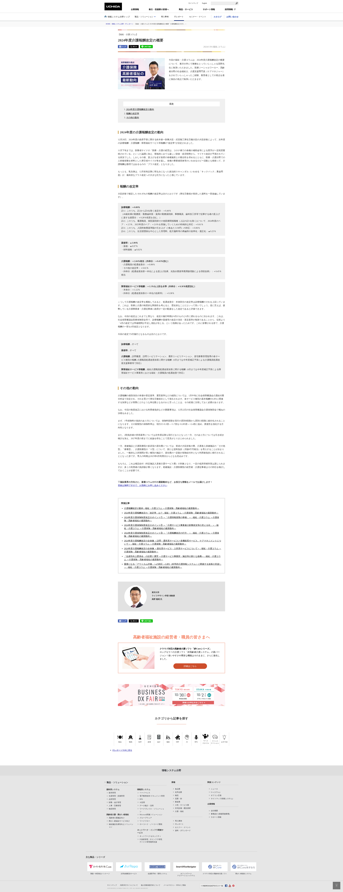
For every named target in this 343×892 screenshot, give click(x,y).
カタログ (218, 17)
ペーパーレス (145, 793)
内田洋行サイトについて (129, 885)
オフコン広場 (216, 795)
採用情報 (229, 9)
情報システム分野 (118, 24)
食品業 (177, 789)
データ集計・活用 (147, 806)
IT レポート (129, 24)
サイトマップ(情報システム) (222, 799)
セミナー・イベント (197, 17)
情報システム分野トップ (119, 17)
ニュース (214, 789)
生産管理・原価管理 (116, 796)
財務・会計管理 (115, 802)
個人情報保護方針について (150, 885)
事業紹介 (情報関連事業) (220, 814)
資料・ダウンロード (183, 831)
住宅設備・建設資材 (183, 808)
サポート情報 (216, 817)
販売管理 (112, 793)
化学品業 (178, 792)
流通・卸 (178, 799)
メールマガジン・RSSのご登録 (174, 885)
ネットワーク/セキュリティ (150, 836)
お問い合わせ (232, 17)
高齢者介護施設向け (116, 818)
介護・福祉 (179, 811)
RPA (141, 799)
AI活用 (142, 802)
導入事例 (165, 17)
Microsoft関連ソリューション (151, 815)
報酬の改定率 (132, 113)
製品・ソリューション (117, 782)
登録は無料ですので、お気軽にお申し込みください (142, 485)
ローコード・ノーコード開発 (151, 824)
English (204, 3)
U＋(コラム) (215, 792)
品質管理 (112, 799)
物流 (176, 795)
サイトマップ (193, 3)
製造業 (177, 802)
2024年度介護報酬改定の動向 (140, 109)
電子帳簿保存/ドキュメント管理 (152, 796)
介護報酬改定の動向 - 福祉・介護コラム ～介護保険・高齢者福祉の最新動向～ (161, 508)
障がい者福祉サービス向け (119, 821)
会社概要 (214, 811)
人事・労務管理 (115, 806)
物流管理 (112, 809)
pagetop (336, 885)
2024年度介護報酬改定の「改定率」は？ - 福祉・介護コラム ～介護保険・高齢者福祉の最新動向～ (171, 513)
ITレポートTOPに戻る (122, 750)
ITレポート (179, 17)
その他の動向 (132, 117)
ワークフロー (145, 821)
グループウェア (146, 818)
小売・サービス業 (182, 805)
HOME (108, 24)
